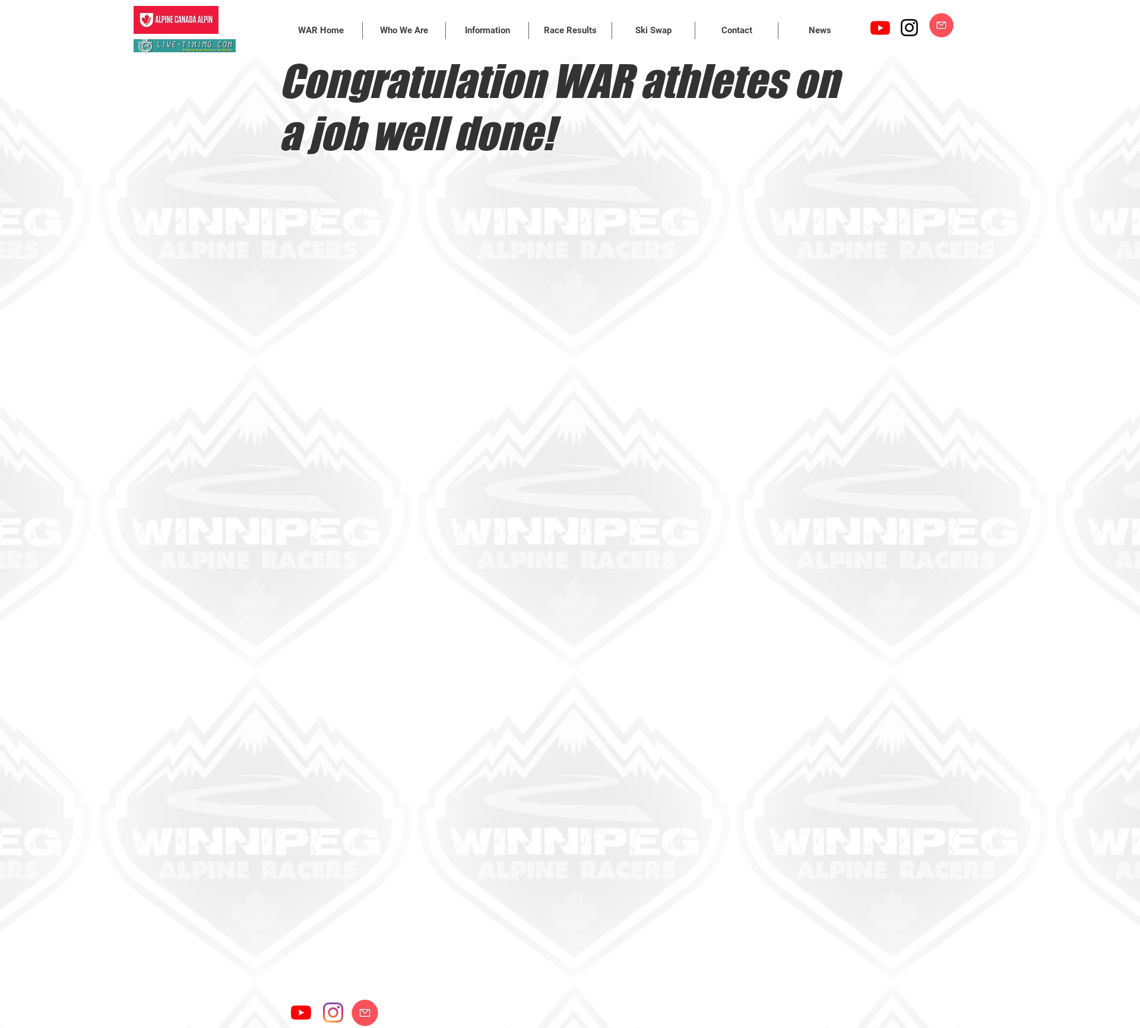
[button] (403, 30)
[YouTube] (301, 1012)
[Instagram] (909, 27)
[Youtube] (880, 27)
